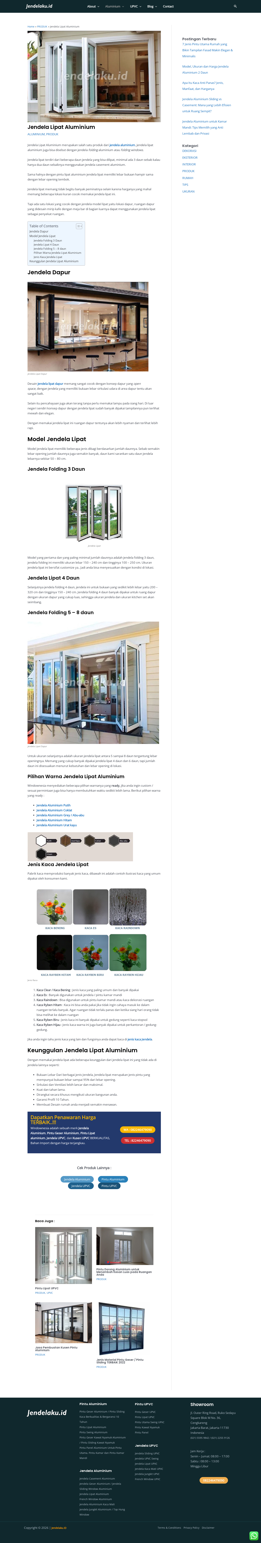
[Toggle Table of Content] (77, 226)
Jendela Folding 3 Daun (48, 240)
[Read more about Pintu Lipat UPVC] (63, 1255)
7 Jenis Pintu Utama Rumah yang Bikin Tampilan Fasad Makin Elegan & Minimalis (207, 50)
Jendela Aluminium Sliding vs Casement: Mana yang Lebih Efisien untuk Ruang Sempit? (206, 105)
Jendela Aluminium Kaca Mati (97, 1504)
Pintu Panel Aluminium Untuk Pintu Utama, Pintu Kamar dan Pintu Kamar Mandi (102, 1453)
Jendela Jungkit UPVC (147, 1474)
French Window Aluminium (96, 1499)
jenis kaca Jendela (140, 1039)
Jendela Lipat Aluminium (94, 1494)
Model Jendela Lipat (42, 236)
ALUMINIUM (36, 134)
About (91, 6)
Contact (168, 6)
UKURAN (188, 191)
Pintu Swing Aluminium (93, 1432)
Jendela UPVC (56, 1138)
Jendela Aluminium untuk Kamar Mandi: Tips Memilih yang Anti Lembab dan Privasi (204, 127)
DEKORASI (189, 151)
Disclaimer (208, 1527)
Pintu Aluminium (113, 1179)
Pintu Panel (141, 1432)
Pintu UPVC (109, 1186)
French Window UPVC (147, 1479)
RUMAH (187, 178)
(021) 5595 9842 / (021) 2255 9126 (210, 1437)
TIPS (185, 185)
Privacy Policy (191, 1527)
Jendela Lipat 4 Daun (46, 244)
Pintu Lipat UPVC (47, 1288)
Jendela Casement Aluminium (97, 1478)
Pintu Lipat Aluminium (93, 1427)
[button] (97, 6)
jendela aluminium (122, 145)
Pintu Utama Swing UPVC (149, 1422)
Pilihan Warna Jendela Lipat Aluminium (57, 252)
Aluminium (112, 6)
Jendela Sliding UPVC (147, 1453)
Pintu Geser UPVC (145, 1412)
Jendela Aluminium (77, 1179)
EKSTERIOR (190, 157)
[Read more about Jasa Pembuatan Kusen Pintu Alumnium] (63, 1322)
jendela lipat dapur (50, 384)
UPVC (134, 6)
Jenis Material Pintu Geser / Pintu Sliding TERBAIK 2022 (119, 1361)
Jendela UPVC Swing (147, 1458)
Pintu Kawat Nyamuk (147, 1427)
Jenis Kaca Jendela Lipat (48, 257)
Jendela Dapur (38, 231)
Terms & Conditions (169, 1527)
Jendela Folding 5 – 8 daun (50, 248)
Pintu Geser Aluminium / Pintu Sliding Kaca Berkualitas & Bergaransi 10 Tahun (102, 1417)
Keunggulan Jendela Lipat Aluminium (53, 261)
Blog (150, 6)
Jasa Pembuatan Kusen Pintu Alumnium (56, 1349)
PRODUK (52, 134)
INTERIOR (189, 164)
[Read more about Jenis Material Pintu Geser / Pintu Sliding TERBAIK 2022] (123, 1329)
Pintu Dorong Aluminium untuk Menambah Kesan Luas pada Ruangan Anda (124, 1272)
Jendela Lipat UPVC (146, 1463)
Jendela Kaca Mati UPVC (149, 1468)
